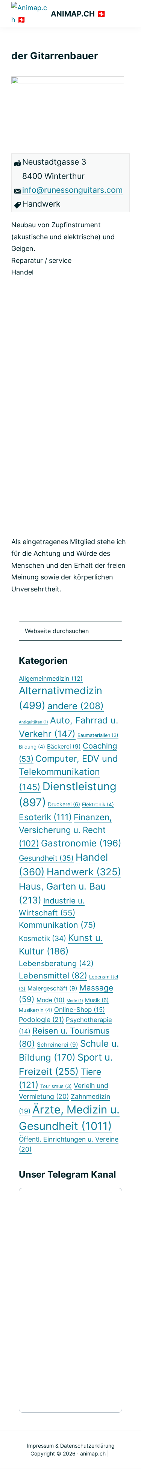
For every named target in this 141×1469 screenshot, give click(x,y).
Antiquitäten (33, 722)
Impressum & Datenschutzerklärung (71, 1445)
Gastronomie (81, 843)
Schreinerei (57, 1044)
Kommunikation (57, 925)
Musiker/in (35, 1010)
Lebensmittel (53, 975)
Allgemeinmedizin (51, 678)
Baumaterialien (97, 735)
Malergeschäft (52, 988)
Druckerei (64, 804)
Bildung (32, 747)
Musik (97, 1000)
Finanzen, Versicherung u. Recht (65, 830)
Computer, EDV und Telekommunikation (68, 772)
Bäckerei (64, 746)
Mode (50, 1000)
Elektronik (98, 804)
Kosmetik (42, 938)
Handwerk (84, 872)
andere (75, 705)
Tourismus (56, 1086)
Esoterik (45, 817)
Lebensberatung (56, 963)
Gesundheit (46, 858)
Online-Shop (79, 1009)
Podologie (41, 1019)
